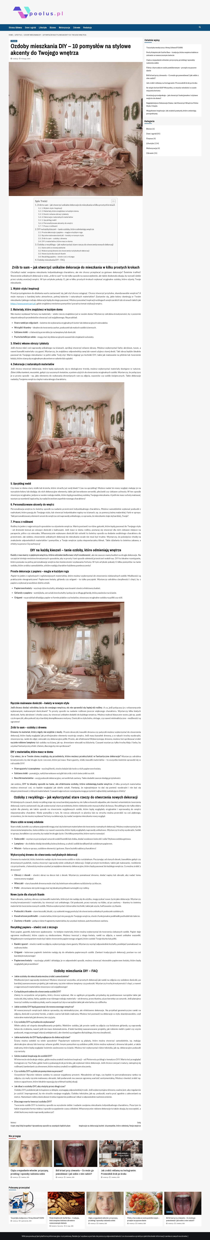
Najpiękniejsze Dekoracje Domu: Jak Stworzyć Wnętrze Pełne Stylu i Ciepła (172, 104)
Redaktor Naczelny (57, 1226)
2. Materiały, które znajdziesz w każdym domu (60, 211)
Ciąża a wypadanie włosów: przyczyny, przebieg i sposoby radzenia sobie (29, 1172)
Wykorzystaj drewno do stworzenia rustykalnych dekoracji (65, 251)
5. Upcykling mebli (49, 220)
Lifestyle (43, 27)
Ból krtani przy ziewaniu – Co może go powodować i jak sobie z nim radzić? (75, 1172)
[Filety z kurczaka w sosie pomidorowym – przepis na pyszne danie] (143, 1203)
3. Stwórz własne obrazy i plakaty (55, 214)
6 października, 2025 (26, 1221)
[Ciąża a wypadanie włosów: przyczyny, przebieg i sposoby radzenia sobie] (30, 1153)
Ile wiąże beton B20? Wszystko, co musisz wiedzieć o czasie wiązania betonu (171, 89)
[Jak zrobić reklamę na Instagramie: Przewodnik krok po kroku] (121, 1153)
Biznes (53, 27)
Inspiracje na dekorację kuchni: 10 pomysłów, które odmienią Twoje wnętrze (110, 1124)
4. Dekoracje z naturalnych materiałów (57, 217)
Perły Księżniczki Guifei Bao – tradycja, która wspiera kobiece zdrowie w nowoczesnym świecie (172, 53)
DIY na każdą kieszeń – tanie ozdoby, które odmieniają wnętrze (65, 229)
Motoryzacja (64, 27)
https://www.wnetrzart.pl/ (23, 303)
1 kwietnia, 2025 (70, 1177)
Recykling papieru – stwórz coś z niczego (58, 257)
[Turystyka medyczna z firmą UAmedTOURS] (27, 1203)
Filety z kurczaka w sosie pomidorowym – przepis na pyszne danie (171, 69)
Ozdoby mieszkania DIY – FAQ (51, 260)
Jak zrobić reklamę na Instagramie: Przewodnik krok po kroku (118, 1172)
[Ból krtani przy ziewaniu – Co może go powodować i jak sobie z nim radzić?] (75, 1153)
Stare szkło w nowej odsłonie (53, 248)
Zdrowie (76, 27)
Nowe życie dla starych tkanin (54, 253)
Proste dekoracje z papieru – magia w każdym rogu (62, 232)
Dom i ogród (30, 27)
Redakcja (87, 27)
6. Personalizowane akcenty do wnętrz (57, 223)
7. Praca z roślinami (49, 226)
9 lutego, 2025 (25, 59)
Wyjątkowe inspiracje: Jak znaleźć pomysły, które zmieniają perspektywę (171, 112)
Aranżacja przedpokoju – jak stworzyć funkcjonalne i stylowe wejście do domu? (172, 96)
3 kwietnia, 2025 (25, 1177)
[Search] (199, 27)
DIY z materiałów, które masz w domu (57, 241)
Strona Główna (15, 27)
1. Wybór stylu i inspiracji (52, 208)
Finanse (149, 138)
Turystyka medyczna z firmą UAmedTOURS (164, 47)
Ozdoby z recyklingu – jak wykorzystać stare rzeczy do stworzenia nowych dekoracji (75, 244)
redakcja (15, 59)
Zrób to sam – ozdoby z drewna (54, 238)
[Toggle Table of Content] (112, 201)
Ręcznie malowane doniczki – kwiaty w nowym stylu (63, 235)
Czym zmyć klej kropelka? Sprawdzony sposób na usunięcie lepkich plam (40, 1124)
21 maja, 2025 (69, 1226)
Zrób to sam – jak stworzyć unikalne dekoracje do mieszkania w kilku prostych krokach (76, 205)
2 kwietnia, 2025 (141, 1223)
